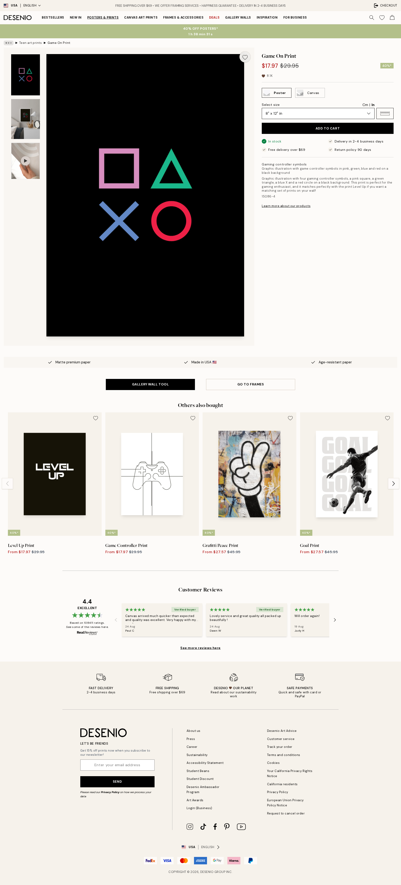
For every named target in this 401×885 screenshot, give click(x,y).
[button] (385, 113)
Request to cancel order (286, 813)
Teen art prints (30, 43)
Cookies (273, 763)
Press (191, 739)
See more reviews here (200, 648)
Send (117, 781)
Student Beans (198, 771)
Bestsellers (53, 17)
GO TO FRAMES (250, 384)
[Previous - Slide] (7, 483)
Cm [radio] (365, 105)
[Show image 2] (25, 119)
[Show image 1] (25, 74)
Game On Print (59, 43)
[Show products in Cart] (392, 17)
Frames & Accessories (183, 17)
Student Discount (200, 779)
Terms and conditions (283, 755)
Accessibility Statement (205, 763)
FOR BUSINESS (295, 17)
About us (193, 731)
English (30, 5)
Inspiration (267, 17)
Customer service (281, 739)
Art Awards (195, 800)
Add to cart (328, 128)
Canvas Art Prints (141, 17)
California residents (282, 784)
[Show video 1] (25, 161)
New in (76, 17)
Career (192, 747)
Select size (271, 105)
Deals (214, 17)
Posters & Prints (103, 17)
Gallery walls (238, 17)
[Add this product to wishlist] (245, 56)
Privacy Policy (110, 792)
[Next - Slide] (393, 483)
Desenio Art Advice (282, 731)
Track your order (279, 747)
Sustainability (197, 755)
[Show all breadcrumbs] (8, 43)
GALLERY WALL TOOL (150, 384)
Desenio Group (213, 872)
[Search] (372, 17)
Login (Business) (199, 808)
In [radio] (373, 105)
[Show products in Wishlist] (382, 17)
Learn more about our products (286, 206)
